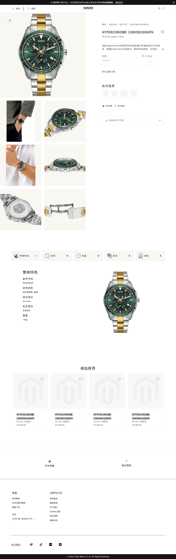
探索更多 (119, 2)
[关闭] (173, 2)
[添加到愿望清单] (162, 32)
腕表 (104, 24)
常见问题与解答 (19, 502)
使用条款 (54, 498)
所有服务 (16, 498)
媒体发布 (54, 520)
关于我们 (54, 507)
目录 (14, 514)
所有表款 (113, 24)
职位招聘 (54, 515)
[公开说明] (162, 49)
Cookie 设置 (55, 511)
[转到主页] (88, 8)
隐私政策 (54, 502)
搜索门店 (16, 507)
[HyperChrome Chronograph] (30, 391)
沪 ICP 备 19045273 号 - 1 (23, 518)
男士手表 (123, 24)
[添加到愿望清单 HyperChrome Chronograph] (42, 379)
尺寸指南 (148, 56)
